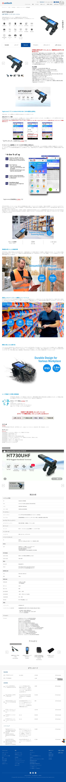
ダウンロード (32, 752)
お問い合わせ (56, 4)
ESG (38, 2)
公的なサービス (4, 763)
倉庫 (3, 757)
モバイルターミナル (18, 752)
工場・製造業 (4, 760)
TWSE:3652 (42, 2)
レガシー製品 (17, 763)
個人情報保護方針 (35, 775)
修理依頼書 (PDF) (33, 762)
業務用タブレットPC (18, 754)
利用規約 (39, 775)
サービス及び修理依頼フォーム (35, 755)
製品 (33, 4)
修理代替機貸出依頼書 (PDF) (35, 763)
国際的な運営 (51, 755)
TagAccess (31, 300)
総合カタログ (17, 765)
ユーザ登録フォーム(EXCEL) (35, 768)
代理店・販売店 (49, 4)
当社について (42, 4)
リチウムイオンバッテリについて (35, 765)
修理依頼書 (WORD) (33, 760)
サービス (37, 4)
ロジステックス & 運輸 (6, 755)
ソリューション (27, 4)
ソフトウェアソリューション (20, 760)
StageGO (31, 757)
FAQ (30, 754)
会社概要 (50, 752)
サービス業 (4, 754)
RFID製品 (13, 7)
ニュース (50, 757)
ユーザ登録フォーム (33, 766)
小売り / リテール (5, 752)
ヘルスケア (4, 762)
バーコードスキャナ (18, 755)
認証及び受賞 (51, 754)
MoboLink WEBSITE (28, 775)
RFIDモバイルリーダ (20, 7)
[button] (3, 63)
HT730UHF (28, 7)
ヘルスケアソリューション (19, 762)
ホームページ (4, 7)
